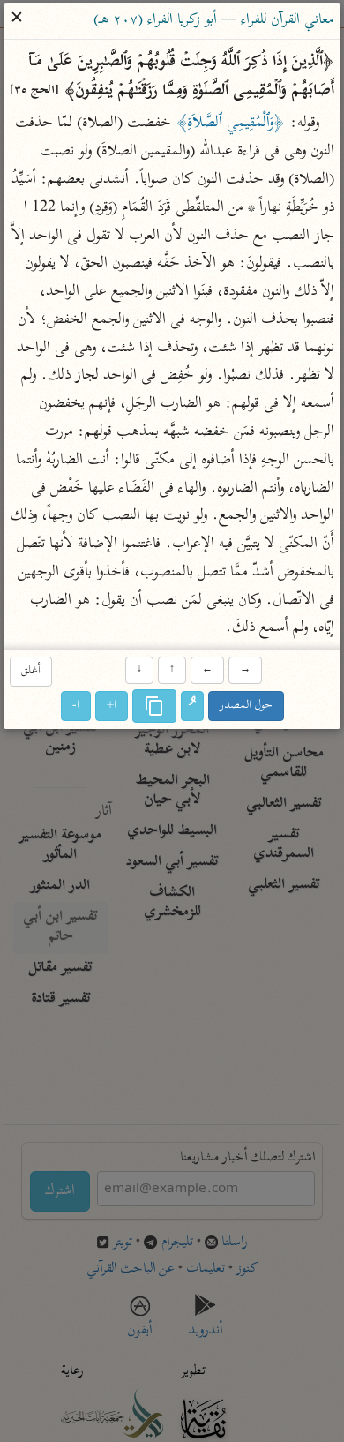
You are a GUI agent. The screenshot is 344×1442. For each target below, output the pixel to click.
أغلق (31, 671)
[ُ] (192, 707)
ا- (75, 706)
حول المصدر (246, 706)
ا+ (111, 706)
